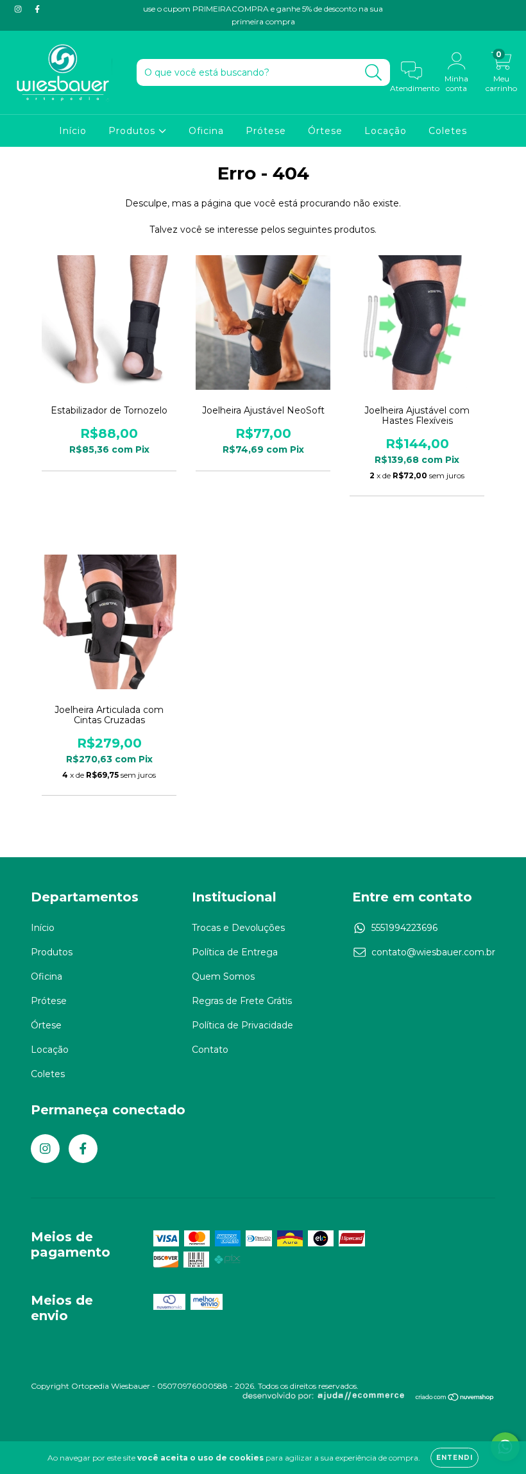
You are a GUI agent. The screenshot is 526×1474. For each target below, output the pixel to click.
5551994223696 (404, 928)
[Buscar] (374, 73)
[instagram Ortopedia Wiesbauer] (19, 9)
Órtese (325, 131)
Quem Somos (223, 976)
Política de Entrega (235, 952)
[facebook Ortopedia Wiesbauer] (37, 9)
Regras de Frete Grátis (242, 1001)
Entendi (454, 1457)
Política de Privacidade (242, 1025)
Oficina (206, 131)
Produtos (133, 131)
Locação (385, 131)
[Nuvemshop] (455, 1398)
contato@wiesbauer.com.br (433, 952)
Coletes (447, 131)
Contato (210, 1049)
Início (73, 131)
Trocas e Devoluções (238, 928)
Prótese (266, 131)
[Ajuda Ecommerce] (328, 1398)
